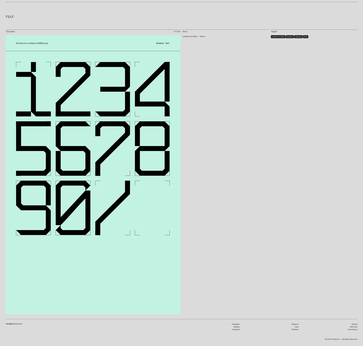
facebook (236, 329)
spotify (354, 324)
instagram (236, 324)
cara (296, 327)
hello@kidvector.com (14, 324)
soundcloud (352, 329)
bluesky (237, 327)
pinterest (294, 329)
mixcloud (353, 327)
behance (295, 324)
